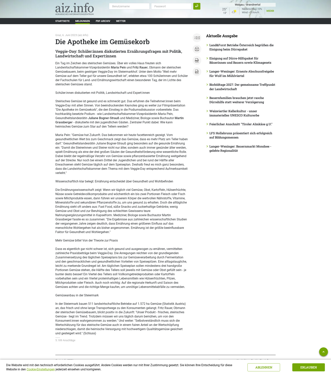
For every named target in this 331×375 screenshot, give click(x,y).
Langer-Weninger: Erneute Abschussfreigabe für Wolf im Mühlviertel (241, 73)
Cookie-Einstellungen (41, 369)
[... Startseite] (74, 9)
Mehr (270, 10)
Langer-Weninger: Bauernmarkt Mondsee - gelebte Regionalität (240, 148)
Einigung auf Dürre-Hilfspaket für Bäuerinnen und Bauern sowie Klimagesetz (240, 60)
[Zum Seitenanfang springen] (323, 351)
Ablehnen (263, 367)
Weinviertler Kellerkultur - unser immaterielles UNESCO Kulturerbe (234, 113)
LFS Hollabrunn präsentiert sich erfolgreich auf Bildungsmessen (240, 135)
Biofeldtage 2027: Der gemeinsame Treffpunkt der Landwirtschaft (242, 86)
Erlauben (308, 367)
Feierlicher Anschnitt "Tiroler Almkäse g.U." (240, 124)
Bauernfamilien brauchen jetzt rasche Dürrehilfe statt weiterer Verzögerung (236, 100)
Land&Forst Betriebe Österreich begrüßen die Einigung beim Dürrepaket (241, 47)
